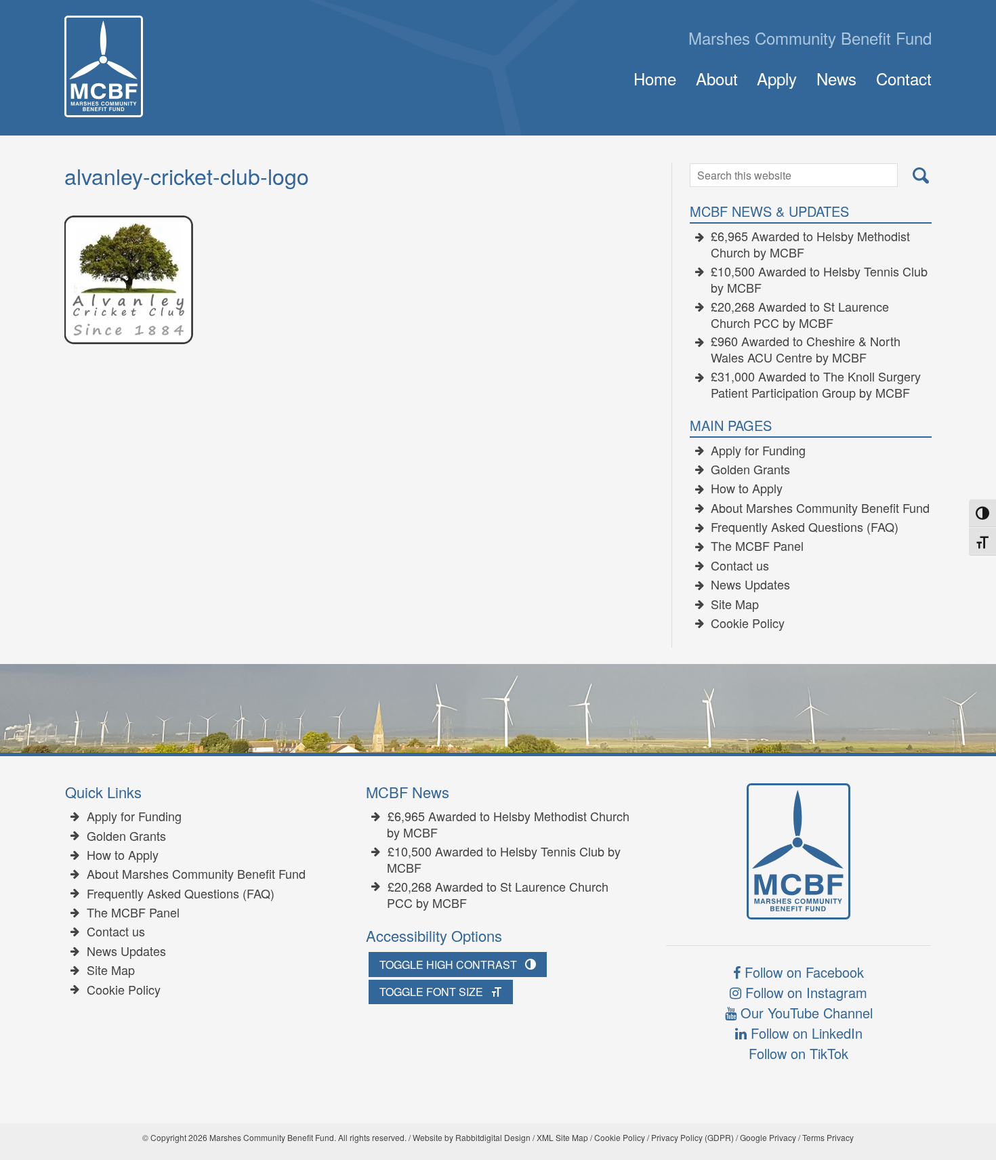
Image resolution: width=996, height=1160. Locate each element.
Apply (777, 78)
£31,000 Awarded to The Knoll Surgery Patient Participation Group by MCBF (816, 384)
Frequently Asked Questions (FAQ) (804, 527)
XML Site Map (562, 1137)
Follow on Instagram (804, 992)
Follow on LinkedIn (805, 1033)
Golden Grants (750, 469)
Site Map (735, 604)
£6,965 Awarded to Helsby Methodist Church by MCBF (811, 244)
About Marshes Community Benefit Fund (820, 508)
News (836, 78)
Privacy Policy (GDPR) (692, 1137)
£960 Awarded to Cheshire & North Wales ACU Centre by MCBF (806, 349)
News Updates (750, 585)
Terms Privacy (828, 1137)
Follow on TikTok (798, 1053)
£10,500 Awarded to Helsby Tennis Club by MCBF (819, 279)
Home (655, 78)
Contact (904, 78)
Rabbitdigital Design (493, 1137)
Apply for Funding (758, 450)
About (717, 78)
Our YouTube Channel (804, 1012)
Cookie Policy (748, 623)
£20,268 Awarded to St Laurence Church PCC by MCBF (800, 315)
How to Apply (747, 488)
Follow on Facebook (802, 972)
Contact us (740, 566)
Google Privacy (768, 1137)
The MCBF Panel (757, 546)
